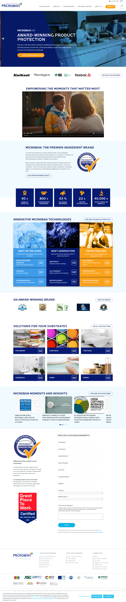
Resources (44, 567)
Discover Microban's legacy (39, 175)
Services (56, 6)
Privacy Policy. (36, 596)
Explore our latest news (101, 393)
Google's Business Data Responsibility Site (44, 598)
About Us (98, 6)
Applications (45, 562)
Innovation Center (73, 562)
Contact (110, 6)
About (96, 556)
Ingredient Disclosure (100, 567)
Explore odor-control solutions (25, 55)
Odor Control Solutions (74, 553)
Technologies (44, 6)
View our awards (104, 300)
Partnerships (68, 6)
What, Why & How (46, 558)
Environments (45, 565)
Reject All (108, 596)
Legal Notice (98, 565)
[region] (63, 596)
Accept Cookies (96, 596)
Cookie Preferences (84, 596)
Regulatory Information (101, 562)
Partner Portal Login (100, 569)
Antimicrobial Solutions (48, 553)
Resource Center (84, 6)
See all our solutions (102, 326)
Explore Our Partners (111, 75)
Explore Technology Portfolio (98, 219)
